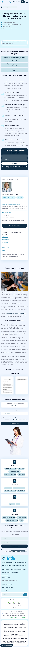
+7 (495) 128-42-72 (15, 1)
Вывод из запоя (7, 487)
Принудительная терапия (14, 471)
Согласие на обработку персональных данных (13, 562)
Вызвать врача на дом (14, 225)
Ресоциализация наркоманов (8, 517)
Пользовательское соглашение (9, 572)
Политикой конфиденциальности (19, 166)
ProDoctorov (5, 237)
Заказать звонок (14, 423)
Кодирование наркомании (10, 468)
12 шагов (21, 520)
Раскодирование (21, 490)
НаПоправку (5, 242)
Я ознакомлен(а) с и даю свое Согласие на (16, 166)
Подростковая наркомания (10, 474)
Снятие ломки (21, 468)
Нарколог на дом (21, 474)
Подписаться (14, 546)
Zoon (3, 245)
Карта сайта (4, 575)
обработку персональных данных (20, 167)
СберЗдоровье (5, 239)
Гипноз (17, 504)
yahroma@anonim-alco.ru (8, 590)
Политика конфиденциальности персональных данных (13, 566)
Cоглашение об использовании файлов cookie (13, 569)
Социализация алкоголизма (12, 520)
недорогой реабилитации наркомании (16, 313)
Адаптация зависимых (22, 517)
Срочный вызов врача (7, 645)
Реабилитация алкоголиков (10, 490)
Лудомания (12, 504)
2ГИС (3, 250)
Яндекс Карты (5, 247)
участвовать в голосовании (18, 617)
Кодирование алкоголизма (19, 487)
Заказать (14, 163)
